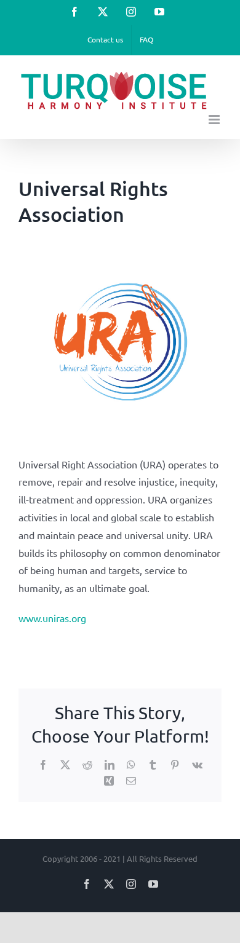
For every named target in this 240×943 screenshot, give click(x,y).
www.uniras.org (52, 618)
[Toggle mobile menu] (215, 119)
